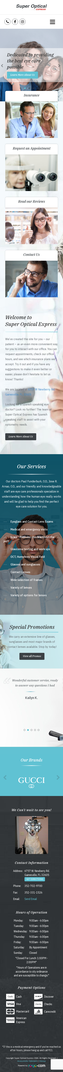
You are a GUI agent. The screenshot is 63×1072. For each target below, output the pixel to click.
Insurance (31, 95)
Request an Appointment (31, 148)
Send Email (30, 899)
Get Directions (34, 879)
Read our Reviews (31, 201)
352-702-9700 (33, 886)
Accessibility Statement (27, 1061)
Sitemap (42, 1061)
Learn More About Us (22, 74)
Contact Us (31, 254)
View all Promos (32, 656)
